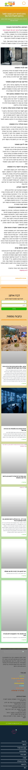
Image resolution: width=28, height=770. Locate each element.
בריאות (24, 744)
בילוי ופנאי (23, 764)
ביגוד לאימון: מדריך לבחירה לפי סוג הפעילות (15, 571)
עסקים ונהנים (22, 751)
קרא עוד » (24, 383)
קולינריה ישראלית (21, 761)
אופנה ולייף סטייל (21, 748)
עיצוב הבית (23, 754)
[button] (3, 278)
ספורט (24, 758)
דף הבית (25, 19)
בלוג (21, 19)
